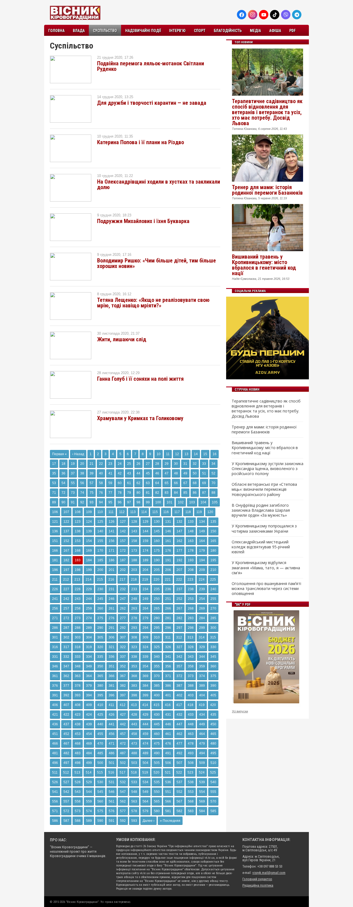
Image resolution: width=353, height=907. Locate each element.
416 (168, 705)
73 (73, 493)
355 (157, 666)
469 (89, 743)
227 (66, 589)
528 (78, 782)
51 (204, 473)
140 (100, 531)
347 (66, 666)
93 (91, 502)
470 (100, 743)
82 (157, 493)
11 (168, 454)
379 (89, 686)
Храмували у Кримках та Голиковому (140, 418)
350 (100, 666)
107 (66, 512)
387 (179, 686)
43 (129, 473)
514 (89, 772)
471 (111, 743)
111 (111, 512)
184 (89, 560)
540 (213, 782)
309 (145, 637)
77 (110, 493)
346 (55, 666)
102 (181, 502)
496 (55, 763)
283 (191, 618)
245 (100, 599)
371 (168, 676)
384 (145, 686)
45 (148, 473)
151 (55, 541)
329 (202, 647)
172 (123, 550)
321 (111, 647)
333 (78, 657)
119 (199, 512)
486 (111, 753)
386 (168, 686)
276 (111, 618)
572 (66, 811)
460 (157, 734)
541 (55, 792)
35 (54, 473)
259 (89, 608)
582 (179, 811)
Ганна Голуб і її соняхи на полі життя (140, 378)
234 (145, 589)
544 (89, 792)
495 (213, 753)
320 (100, 647)
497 (66, 763)
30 (176, 464)
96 (120, 502)
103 (192, 502)
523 (190, 772)
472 (123, 743)
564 (145, 801)
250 (157, 599)
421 (55, 715)
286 (55, 628)
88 (213, 493)
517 (122, 772)
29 (167, 464)
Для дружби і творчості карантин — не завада (151, 103)
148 (191, 531)
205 (157, 570)
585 (213, 811)
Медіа (255, 30)
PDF (292, 30)
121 (55, 522)
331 (55, 657)
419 (202, 705)
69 (204, 483)
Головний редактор (257, 879)
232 (123, 589)
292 (123, 628)
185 (100, 560)
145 (157, 531)
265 (157, 608)
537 (179, 782)
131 (168, 522)
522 (179, 772)
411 (111, 705)
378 (78, 686)
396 (111, 695)
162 (179, 541)
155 (100, 541)
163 (191, 541)
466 (55, 743)
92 (82, 502)
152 (66, 541)
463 (191, 734)
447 (179, 724)
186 (111, 560)
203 (134, 570)
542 (66, 792)
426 (111, 715)
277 (123, 618)
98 (138, 502)
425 (100, 715)
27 (148, 464)
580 (157, 811)
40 (101, 473)
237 (179, 589)
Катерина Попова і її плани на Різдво (140, 142)
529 (89, 782)
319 (89, 647)
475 (157, 743)
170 (100, 550)
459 (145, 734)
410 (100, 705)
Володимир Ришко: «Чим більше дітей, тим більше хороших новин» (156, 263)
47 (167, 473)
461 (168, 734)
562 (123, 801)
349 (89, 666)
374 (202, 676)
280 (157, 618)
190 (157, 560)
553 (191, 792)
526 (55, 782)
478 (191, 743)
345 (213, 657)
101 (169, 502)
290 (100, 628)
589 (89, 821)
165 (213, 541)
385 (157, 686)
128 (134, 522)
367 (123, 676)
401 (168, 695)
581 (168, 811)
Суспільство (105, 30)
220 (156, 579)
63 (148, 483)
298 (191, 628)
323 (134, 647)
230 (100, 589)
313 (190, 637)
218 (134, 579)
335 (100, 657)
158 (134, 541)
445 (157, 724)
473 (134, 743)
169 (89, 550)
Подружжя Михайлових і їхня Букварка (143, 221)
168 (78, 550)
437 (66, 724)
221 (168, 579)
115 (155, 512)
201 (111, 570)
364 (89, 676)
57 (91, 483)
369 (145, 676)
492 (179, 753)
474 (145, 743)
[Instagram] (252, 14)
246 (111, 599)
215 (100, 579)
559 (89, 801)
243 (78, 599)
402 (179, 695)
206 (168, 570)
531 (111, 782)
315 (213, 637)
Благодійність (228, 30)
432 (179, 715)
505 (157, 763)
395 (100, 695)
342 (179, 657)
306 (111, 637)
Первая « (59, 454)
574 (89, 811)
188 (134, 560)
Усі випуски (240, 711)
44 (138, 473)
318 (78, 647)
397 (123, 695)
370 (157, 676)
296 (168, 628)
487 (123, 753)
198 (78, 570)
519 (145, 772)
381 (111, 686)
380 (100, 686)
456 (111, 734)
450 (213, 724)
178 (191, 550)
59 (110, 483)
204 (145, 570)
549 (145, 792)
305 (100, 637)
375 (213, 676)
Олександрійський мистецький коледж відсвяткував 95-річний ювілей (261, 547)
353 (134, 666)
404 (202, 695)
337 (123, 657)
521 (168, 772)
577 (123, 811)
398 (134, 695)
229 (89, 589)
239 (202, 589)
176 (168, 550)
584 (202, 811)
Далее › (148, 821)
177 (179, 550)
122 (66, 522)
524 (202, 772)
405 (213, 695)
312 (179, 637)
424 (89, 715)
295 (157, 628)
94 (101, 502)
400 (157, 695)
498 (78, 763)
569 (202, 801)
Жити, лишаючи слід (121, 339)
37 (73, 473)
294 (145, 628)
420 (213, 705)
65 (167, 483)
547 (123, 792)
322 (123, 647)
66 (176, 483)
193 (191, 560)
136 (55, 531)
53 (54, 483)
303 (78, 637)
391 (55, 695)
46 (157, 473)
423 (78, 715)
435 (213, 715)
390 (213, 686)
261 (111, 608)
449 (202, 724)
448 (191, 724)
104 (203, 502)
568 (191, 801)
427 (123, 715)
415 (156, 705)
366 (111, 676)
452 (66, 734)
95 (110, 502)
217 (122, 579)
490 (157, 753)
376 (55, 686)
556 (55, 801)
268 (191, 608)
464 (202, 734)
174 (145, 550)
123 (78, 522)
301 (55, 637)
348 (78, 666)
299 (202, 628)
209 (202, 570)
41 (110, 473)
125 (100, 522)
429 (145, 715)
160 (157, 541)
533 (134, 782)
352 (123, 666)
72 (63, 493)
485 (100, 753)
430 (157, 715)
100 (158, 502)
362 (66, 676)
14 (196, 454)
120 (210, 512)
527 (66, 782)
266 (168, 608)
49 (185, 473)
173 (134, 550)
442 (123, 724)
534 (145, 782)
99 (148, 502)
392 (66, 695)
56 (82, 483)
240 (213, 589)
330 (213, 647)
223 (190, 579)
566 (168, 801)
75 (91, 493)
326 (168, 647)
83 (167, 493)
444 (145, 724)
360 (213, 666)
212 (66, 579)
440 (100, 724)
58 (101, 483)
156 (111, 541)
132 (179, 522)
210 (213, 570)
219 (145, 579)
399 (145, 695)
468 (78, 743)
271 (55, 618)
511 (55, 772)
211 (55, 579)
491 (168, 753)
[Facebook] (241, 14)
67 (185, 483)
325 (157, 647)
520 (156, 772)
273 (78, 618)
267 (179, 608)
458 (134, 734)
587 (66, 821)
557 (66, 801)
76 (101, 493)
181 (55, 560)
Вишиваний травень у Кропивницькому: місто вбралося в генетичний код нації (264, 265)
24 (120, 464)
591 (111, 821)
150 (213, 531)
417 (179, 705)
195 (213, 560)
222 (179, 579)
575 (100, 811)
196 (55, 570)
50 (195, 473)
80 (138, 493)
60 (120, 483)
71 (54, 493)
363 (78, 676)
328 (191, 647)
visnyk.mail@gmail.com (268, 873)
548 (134, 792)
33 (204, 464)
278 (134, 618)
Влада (79, 30)
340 (157, 657)
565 (157, 801)
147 (179, 531)
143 (134, 531)
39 (91, 473)
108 (78, 512)
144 (145, 531)
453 (78, 734)
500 (100, 763)
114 (144, 512)
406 (55, 705)
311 (168, 637)
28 (157, 464)
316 (55, 647)
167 (66, 550)
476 (168, 743)
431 (168, 715)
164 (202, 541)
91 (73, 502)
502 (123, 763)
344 (202, 657)
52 (213, 473)
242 (66, 599)
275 (100, 618)
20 (82, 464)
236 (168, 589)
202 (123, 570)
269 (202, 608)
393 (78, 695)
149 (202, 531)
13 (186, 454)
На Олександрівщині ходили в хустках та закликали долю (158, 184)
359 (202, 666)
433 (191, 715)
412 (122, 705)
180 (213, 550)
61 (129, 483)
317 (66, 647)
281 (168, 618)
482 (66, 753)
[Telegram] (296, 14)
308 (134, 637)
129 (145, 522)
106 (55, 512)
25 (129, 464)
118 (188, 512)
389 (202, 686)
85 (185, 493)
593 (134, 821)
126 (111, 522)
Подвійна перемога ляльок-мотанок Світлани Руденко (150, 66)
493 (191, 753)
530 (100, 782)
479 (202, 743)
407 (66, 705)
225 (213, 579)
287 (66, 628)
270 (213, 608)
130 (157, 522)
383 (134, 686)
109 (89, 512)
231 (111, 589)
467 (66, 743)
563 (134, 801)
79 (129, 493)
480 (213, 743)
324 (145, 647)
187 (123, 560)
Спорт (199, 30)
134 (202, 522)
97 (129, 502)
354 (145, 666)
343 (191, 657)
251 (168, 599)
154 (89, 541)
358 (191, 666)
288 (78, 628)
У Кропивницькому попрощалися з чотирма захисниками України (264, 528)
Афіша (275, 30)
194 (202, 560)
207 (179, 570)
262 (123, 608)
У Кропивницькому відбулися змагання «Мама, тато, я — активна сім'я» (266, 567)
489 (145, 753)
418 (190, 705)
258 (78, 608)
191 (168, 560)
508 (191, 763)
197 (66, 570)
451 (55, 734)
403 (191, 695)
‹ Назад (78, 454)
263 (134, 608)
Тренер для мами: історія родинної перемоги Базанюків (267, 190)
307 (123, 637)
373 (191, 676)
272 (66, 618)
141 (111, 531)
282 (179, 618)
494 (202, 753)
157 (123, 541)
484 (89, 753)
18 (63, 464)
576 (111, 811)
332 (66, 657)
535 (157, 782)
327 (179, 647)
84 (176, 493)
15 (205, 454)
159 (145, 541)
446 (168, 724)
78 (120, 493)
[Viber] (285, 14)
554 (202, 792)
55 (73, 483)
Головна (56, 30)
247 (123, 599)
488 (134, 753)
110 (100, 512)
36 (63, 473)
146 (168, 531)
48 (176, 473)
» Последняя (170, 821)
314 (202, 637)
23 (110, 464)
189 (145, 560)
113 (133, 512)
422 (66, 715)
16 (214, 454)
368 (134, 676)
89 (54, 502)
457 (123, 734)
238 (191, 589)
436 (55, 724)
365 (100, 676)
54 (63, 483)
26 (138, 464)
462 (179, 734)
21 (91, 464)
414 (145, 705)
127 (123, 522)
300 (213, 628)
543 (78, 792)
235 (157, 589)
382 (123, 686)
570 (213, 801)
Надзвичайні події (143, 30)
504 (145, 763)
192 (179, 560)
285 (213, 618)
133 (191, 522)
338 (134, 657)
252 (179, 599)
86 (195, 493)
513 (77, 772)
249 (145, 599)
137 (66, 531)
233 (134, 589)
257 (66, 608)
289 (89, 628)
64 (157, 483)
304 (89, 637)
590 (100, 821)
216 (111, 579)
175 (157, 550)
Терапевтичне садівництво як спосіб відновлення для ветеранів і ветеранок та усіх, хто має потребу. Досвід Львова (267, 112)
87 (204, 493)
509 (202, 763)
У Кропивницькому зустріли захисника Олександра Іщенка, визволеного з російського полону (267, 468)
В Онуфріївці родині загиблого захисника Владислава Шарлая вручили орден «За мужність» (261, 510)
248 (134, 599)
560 (100, 801)
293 (134, 628)
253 (191, 599)
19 (73, 464)
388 (191, 686)
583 (191, 811)
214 (89, 579)
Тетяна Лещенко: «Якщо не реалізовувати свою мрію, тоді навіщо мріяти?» (153, 303)
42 (120, 473)
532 (123, 782)
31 (185, 464)
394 (89, 695)
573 (78, 811)
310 (157, 637)
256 (55, 608)
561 (111, 801)
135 (213, 522)
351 (111, 666)
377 (66, 686)
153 (78, 541)
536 (168, 782)
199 (89, 570)
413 (134, 705)
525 (213, 772)
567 (179, 801)
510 (213, 763)
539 (202, 782)
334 (89, 657)
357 (179, 666)
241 (55, 599)
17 (54, 464)
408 (78, 705)
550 (157, 792)
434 (202, 715)
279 (145, 618)
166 (55, 550)
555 (213, 792)
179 (202, 550)
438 (78, 724)
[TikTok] (274, 14)
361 (55, 676)
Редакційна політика (257, 885)
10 (159, 454)
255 (213, 599)
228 (78, 589)
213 (77, 579)
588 (78, 821)
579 (145, 811)
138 (78, 531)
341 (168, 657)
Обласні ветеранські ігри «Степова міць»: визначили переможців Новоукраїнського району (264, 489)
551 (168, 792)
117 (177, 512)
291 (111, 628)
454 (89, 734)
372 (179, 676)
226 (55, 589)
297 (179, 628)
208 (191, 570)
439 (89, 724)
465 (213, 734)
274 (89, 618)
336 (111, 657)
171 (111, 550)
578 (134, 811)
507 (179, 763)
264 (145, 608)
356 (168, 666)
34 (213, 464)
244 (89, 599)
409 (89, 705)
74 (82, 493)
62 (138, 483)
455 (100, 734)
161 (168, 541)
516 (111, 772)
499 (89, 763)
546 (111, 792)
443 (134, 724)
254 (202, 599)
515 (100, 772)
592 (123, 821)
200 (100, 570)
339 (145, 657)
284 (202, 618)
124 (89, 522)
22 (101, 464)
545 (100, 792)
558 (78, 801)
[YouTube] (263, 14)
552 (179, 792)
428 (134, 715)
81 (148, 493)
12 (177, 454)
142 (123, 531)
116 (166, 512)
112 (122, 512)
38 (82, 473)
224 (202, 579)
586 (55, 821)
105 (215, 502)
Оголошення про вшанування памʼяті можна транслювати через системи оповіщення (266, 588)
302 (66, 637)
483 (78, 753)
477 (179, 743)
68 (195, 483)
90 (63, 502)
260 (100, 608)
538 (191, 782)
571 (55, 811)
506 (168, 763)
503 (134, 763)
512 (66, 772)
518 (134, 772)
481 (55, 753)
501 (111, 763)
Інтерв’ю (177, 30)
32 (195, 464)
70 (213, 483)
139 (89, 531)
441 (111, 724)
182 (66, 560)
